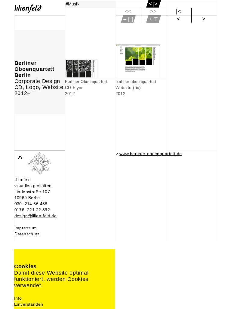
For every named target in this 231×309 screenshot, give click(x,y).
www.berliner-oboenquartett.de (150, 153)
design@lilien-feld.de (35, 215)
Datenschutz (27, 233)
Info (18, 298)
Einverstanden (28, 304)
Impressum (25, 227)
